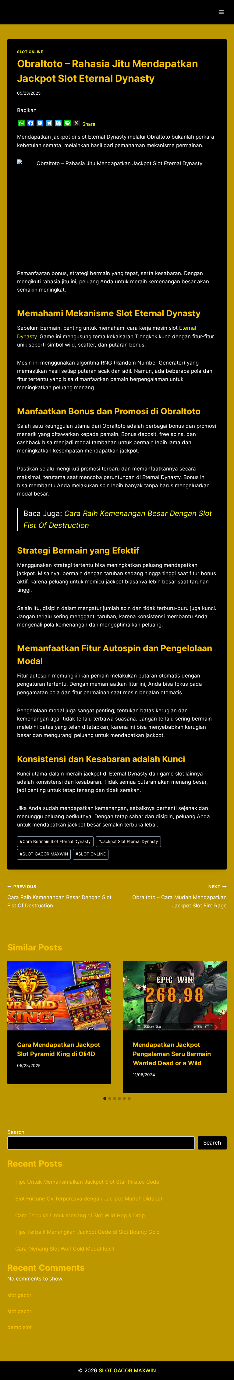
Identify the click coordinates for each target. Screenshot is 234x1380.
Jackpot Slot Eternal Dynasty (128, 841)
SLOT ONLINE (30, 51)
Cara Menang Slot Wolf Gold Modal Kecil (64, 1249)
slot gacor (19, 1295)
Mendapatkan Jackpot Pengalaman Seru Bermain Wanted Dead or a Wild (172, 1054)
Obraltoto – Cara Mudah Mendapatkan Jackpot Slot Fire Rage (179, 896)
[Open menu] (221, 12)
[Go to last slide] (18, 1027)
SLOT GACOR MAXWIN (44, 854)
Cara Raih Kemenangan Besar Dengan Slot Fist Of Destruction (59, 896)
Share (88, 124)
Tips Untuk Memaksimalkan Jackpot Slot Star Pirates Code (87, 1182)
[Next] (215, 1027)
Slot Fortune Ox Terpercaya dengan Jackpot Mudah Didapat (88, 1199)
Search (15, 1132)
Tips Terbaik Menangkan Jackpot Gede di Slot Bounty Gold (87, 1232)
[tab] (104, 1098)
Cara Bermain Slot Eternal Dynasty (55, 841)
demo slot (19, 1327)
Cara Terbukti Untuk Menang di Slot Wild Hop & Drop (80, 1215)
